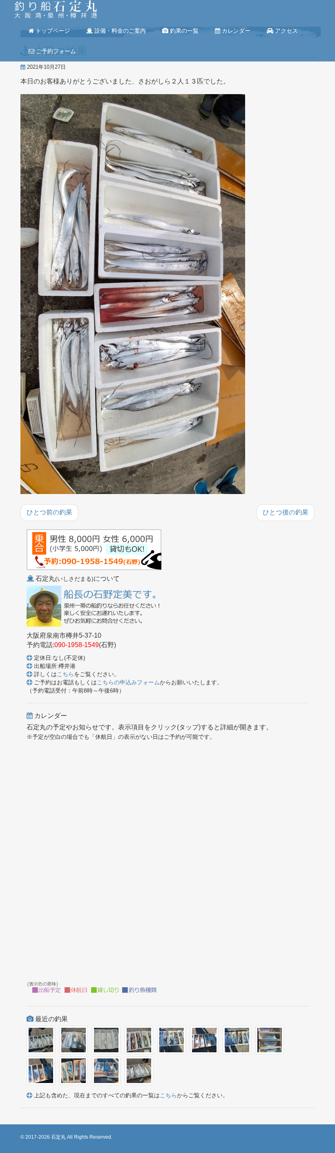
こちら (65, 674)
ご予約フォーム (55, 51)
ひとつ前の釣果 (49, 512)
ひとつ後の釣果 (285, 512)
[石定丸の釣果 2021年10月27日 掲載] (132, 294)
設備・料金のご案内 (119, 30)
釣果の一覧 (183, 30)
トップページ (52, 30)
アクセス (285, 30)
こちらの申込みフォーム (128, 682)
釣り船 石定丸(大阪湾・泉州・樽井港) (55, 10)
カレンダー (235, 30)
